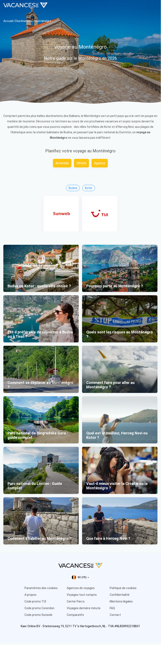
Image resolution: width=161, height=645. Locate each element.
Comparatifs (75, 615)
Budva (73, 188)
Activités (62, 163)
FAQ (112, 608)
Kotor (88, 188)
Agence (99, 163)
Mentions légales (121, 601)
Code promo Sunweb (38, 615)
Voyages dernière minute (83, 608)
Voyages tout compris (82, 594)
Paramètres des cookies (41, 588)
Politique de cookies (123, 588)
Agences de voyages (81, 588)
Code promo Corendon (39, 608)
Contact (115, 615)
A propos (30, 594)
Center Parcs (76, 601)
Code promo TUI (35, 601)
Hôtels (81, 163)
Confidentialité (119, 594)
